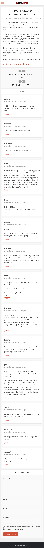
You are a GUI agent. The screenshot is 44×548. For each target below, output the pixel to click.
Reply (7, 114)
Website (6, 517)
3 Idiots (6, 64)
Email (5, 508)
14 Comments (16, 18)
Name (6, 499)
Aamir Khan (15, 64)
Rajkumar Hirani (26, 64)
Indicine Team (28, 18)
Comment (6, 478)
